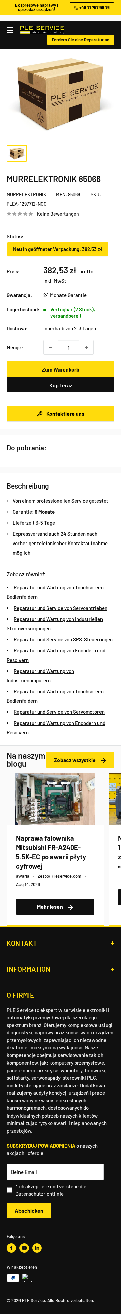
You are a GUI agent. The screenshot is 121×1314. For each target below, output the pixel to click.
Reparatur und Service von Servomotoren (59, 712)
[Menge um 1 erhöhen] (86, 347)
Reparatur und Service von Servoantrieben (60, 608)
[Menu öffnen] (10, 30)
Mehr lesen (50, 906)
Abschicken (29, 1210)
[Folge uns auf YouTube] (24, 1248)
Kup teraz (60, 385)
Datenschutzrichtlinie (39, 1194)
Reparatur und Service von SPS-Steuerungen (63, 639)
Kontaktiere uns (64, 413)
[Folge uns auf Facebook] (11, 1248)
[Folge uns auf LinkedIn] (37, 1248)
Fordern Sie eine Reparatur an (80, 39)
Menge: (15, 347)
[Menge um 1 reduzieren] (51, 347)
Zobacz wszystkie (75, 760)
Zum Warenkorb (60, 369)
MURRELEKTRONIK (26, 194)
